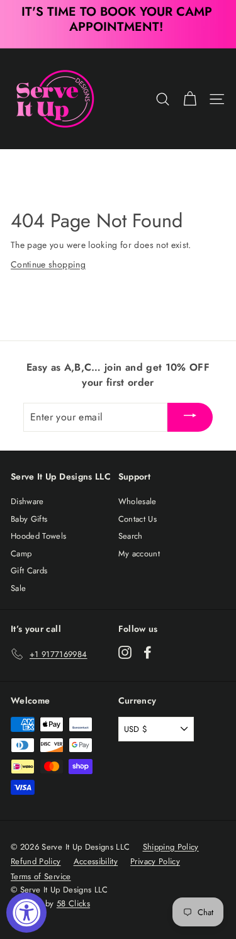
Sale (18, 588)
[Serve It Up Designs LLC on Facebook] (147, 652)
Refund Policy (36, 861)
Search (130, 536)
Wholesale (137, 501)
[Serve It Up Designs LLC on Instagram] (125, 652)
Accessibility (96, 861)
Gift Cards (29, 570)
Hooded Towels (39, 536)
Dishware (27, 501)
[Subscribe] (190, 417)
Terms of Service (41, 876)
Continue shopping (48, 264)
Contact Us (137, 519)
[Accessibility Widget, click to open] (26, 912)
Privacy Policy (155, 861)
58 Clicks (73, 903)
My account (139, 553)
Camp (21, 553)
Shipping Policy (171, 847)
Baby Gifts (29, 519)
